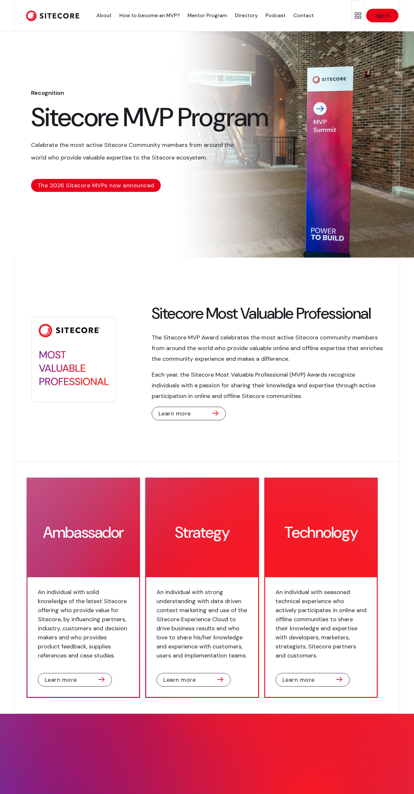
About (104, 15)
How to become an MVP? (149, 15)
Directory (246, 15)
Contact (303, 15)
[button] (358, 16)
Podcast (276, 15)
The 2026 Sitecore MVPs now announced (96, 185)
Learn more (174, 413)
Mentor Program (207, 15)
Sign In (382, 15)
